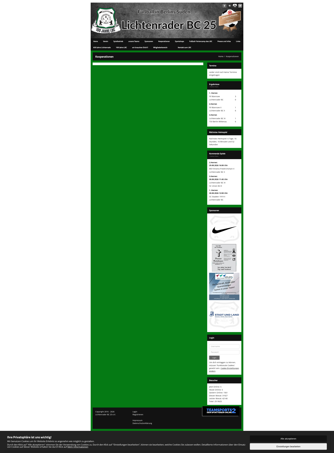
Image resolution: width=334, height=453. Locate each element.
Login (135, 411)
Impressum (137, 420)
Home (95, 41)
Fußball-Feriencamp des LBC (200, 41)
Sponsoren (149, 41)
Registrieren (138, 414)
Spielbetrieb (118, 41)
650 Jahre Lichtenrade (102, 47)
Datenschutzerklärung (142, 423)
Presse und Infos (224, 41)
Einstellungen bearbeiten (288, 446)
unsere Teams (133, 41)
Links (238, 41)
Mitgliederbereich (160, 47)
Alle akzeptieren (288, 438)
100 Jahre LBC (121, 47)
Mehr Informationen (77, 446)
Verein (105, 41)
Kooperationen (164, 41)
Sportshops (179, 41)
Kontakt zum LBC (184, 47)
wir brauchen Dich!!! (140, 47)
